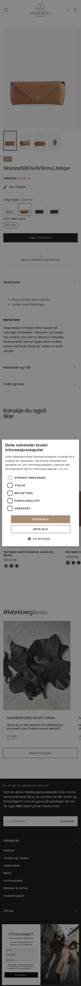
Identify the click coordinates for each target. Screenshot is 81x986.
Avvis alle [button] (40, 529)
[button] (40, 538)
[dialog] (40, 493)
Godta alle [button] (40, 519)
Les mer (63, 468)
